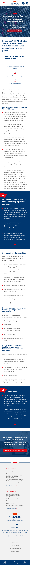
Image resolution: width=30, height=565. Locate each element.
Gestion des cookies (15, 554)
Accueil (4, 8)
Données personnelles (15, 548)
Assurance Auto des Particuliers (14, 482)
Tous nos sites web (15, 536)
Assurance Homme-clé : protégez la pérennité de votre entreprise (14, 480)
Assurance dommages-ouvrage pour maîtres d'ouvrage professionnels (14, 476)
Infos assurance (10, 532)
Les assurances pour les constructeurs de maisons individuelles (13, 495)
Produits (9, 8)
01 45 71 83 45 (23, 3)
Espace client (5, 530)
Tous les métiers (11, 508)
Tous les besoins (11, 485)
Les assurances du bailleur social (14, 505)
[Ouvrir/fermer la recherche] (27, 3)
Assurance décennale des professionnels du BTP (12, 472)
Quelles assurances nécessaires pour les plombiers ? (14, 499)
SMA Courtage (13, 530)
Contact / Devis (5, 563)
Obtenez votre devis (14, 31)
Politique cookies (15, 551)
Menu (3, 3)
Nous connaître (15, 527)
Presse (25, 532)
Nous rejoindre (18, 532)
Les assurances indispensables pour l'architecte (14, 502)
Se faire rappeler (25, 563)
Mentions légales (15, 545)
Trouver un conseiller (15, 563)
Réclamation (15, 542)
